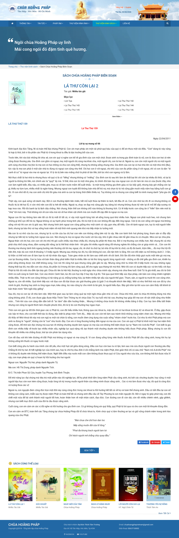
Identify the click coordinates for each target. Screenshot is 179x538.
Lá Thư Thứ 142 (126, 101)
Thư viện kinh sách (105, 23)
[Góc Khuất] (48, 488)
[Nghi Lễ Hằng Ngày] (103, 488)
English (128, 8)
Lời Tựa (68, 101)
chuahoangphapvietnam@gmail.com (138, 525)
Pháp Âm (57, 23)
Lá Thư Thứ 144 (126, 105)
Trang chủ (12, 66)
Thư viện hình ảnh (78, 23)
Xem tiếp (89, 450)
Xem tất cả (164, 513)
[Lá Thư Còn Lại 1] (20, 488)
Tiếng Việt (119, 7)
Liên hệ (126, 23)
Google (157, 442)
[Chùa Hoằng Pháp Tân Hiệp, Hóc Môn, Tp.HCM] (89, 8)
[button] (167, 23)
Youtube (83, 534)
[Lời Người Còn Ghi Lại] (131, 488)
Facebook (144, 442)
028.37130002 (133, 528)
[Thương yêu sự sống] (158, 488)
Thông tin (24, 23)
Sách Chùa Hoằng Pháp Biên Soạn (56, 66)
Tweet (167, 442)
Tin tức (41, 23)
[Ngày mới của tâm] (76, 488)
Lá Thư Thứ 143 (72, 105)
